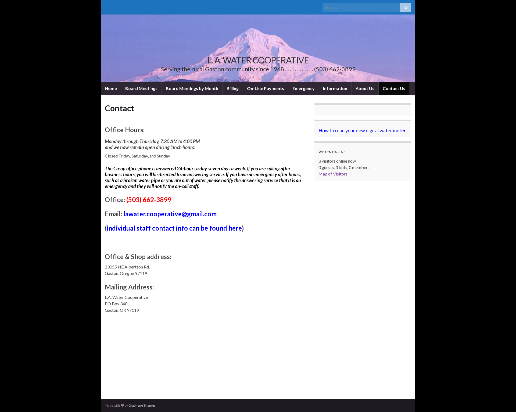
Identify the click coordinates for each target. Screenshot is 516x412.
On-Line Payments (265, 88)
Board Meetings (141, 88)
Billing (233, 88)
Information (335, 88)
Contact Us (394, 88)
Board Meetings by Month (192, 88)
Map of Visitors (332, 173)
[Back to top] (504, 400)
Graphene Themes (142, 405)
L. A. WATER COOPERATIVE (258, 60)
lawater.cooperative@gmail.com (170, 214)
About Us (365, 88)
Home (111, 88)
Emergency (303, 88)
